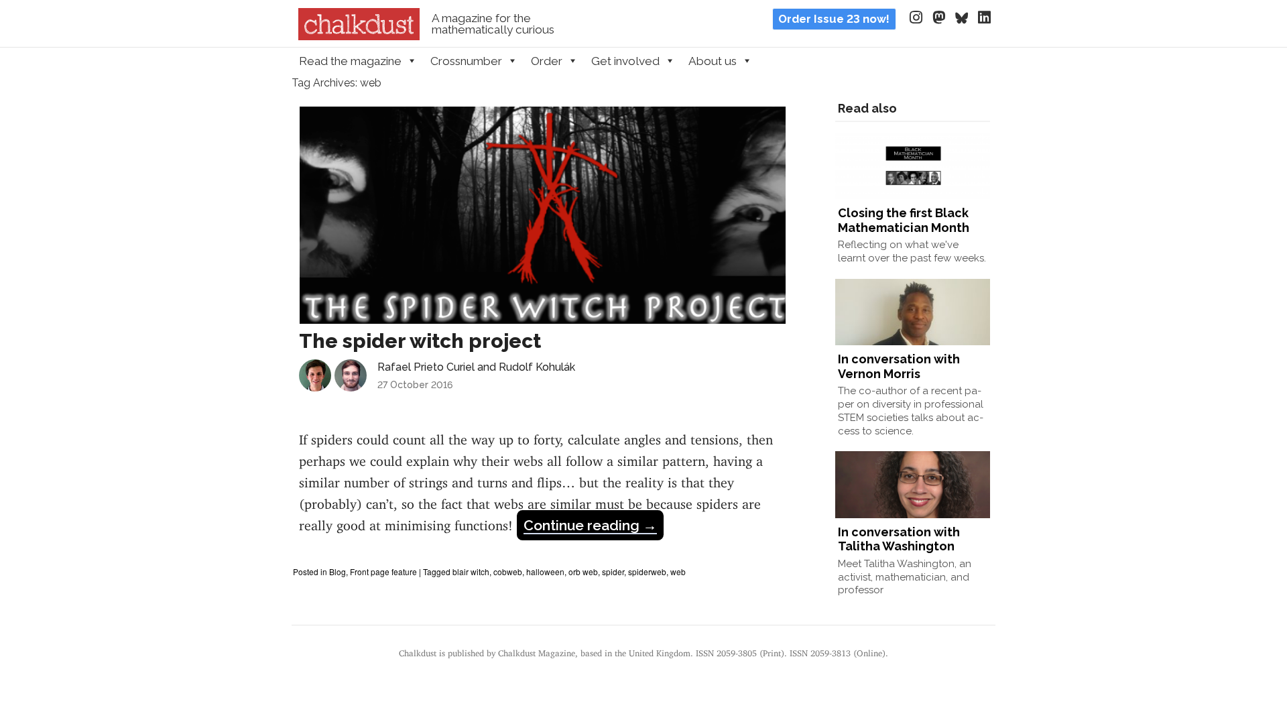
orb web (583, 571)
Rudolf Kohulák (537, 367)
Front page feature (383, 571)
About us (712, 61)
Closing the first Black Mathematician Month (903, 220)
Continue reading (590, 525)
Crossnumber (466, 61)
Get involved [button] (625, 61)
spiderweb (647, 571)
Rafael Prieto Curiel (426, 367)
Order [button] (546, 61)
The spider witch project (420, 341)
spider (613, 571)
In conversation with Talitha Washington (899, 539)
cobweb (507, 571)
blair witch (470, 571)
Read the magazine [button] (350, 61)
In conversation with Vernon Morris (899, 366)
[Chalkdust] (359, 36)
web (678, 571)
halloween (545, 571)
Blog (337, 571)
